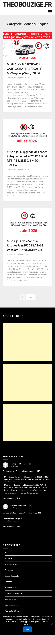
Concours (9, 570)
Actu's (7, 558)
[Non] (51, 624)
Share (19, 498)
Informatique (10, 587)
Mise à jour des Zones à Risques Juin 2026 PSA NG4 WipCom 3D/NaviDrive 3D (25, 245)
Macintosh (9, 599)
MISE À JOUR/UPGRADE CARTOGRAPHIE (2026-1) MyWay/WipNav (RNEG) (24, 68)
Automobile (9, 564)
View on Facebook (9, 498)
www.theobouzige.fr (13, 518)
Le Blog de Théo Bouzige (20, 464)
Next (31, 297)
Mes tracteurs (11, 605)
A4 (6, 552)
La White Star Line (12, 593)
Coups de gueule (12, 576)
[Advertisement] (27, 342)
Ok (27, 629)
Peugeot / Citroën (12, 611)
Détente (8, 582)
